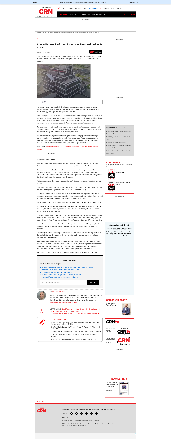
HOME (39, 33)
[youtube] (86, 413)
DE (47, 17)
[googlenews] (91, 413)
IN (40, 17)
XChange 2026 (73, 14)
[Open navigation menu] (59, 8)
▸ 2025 (51, 33)
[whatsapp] (96, 413)
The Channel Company (108, 409)
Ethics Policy (94, 409)
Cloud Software (81, 309)
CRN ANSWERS (93, 8)
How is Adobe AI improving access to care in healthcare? (62, 275)
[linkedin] (76, 413)
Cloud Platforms (67, 309)
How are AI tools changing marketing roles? (57, 272)
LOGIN (133, 14)
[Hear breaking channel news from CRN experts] (123, 341)
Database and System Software (87, 313)
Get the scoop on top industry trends (110, 331)
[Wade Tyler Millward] (41, 299)
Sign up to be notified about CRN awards (119, 164)
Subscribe (109, 390)
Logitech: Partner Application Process (117, 142)
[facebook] (71, 413)
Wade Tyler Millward (45, 51)
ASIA (37, 17)
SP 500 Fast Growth (84, 14)
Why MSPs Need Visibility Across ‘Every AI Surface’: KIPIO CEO (73, 339)
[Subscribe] (124, 394)
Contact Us (83, 409)
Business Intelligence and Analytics (62, 313)
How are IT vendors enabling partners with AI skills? (60, 277)
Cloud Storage (94, 309)
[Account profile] (128, 15)
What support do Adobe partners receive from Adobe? (61, 270)
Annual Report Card (97, 14)
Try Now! (132, 2)
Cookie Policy (88, 420)
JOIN (123, 14)
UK (51, 17)
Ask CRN (93, 282)
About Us (74, 409)
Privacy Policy (79, 420)
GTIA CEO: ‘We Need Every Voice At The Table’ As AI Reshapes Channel (73, 335)
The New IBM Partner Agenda (111, 304)
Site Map (96, 420)
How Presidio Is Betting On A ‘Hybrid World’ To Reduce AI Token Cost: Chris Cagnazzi (75, 328)
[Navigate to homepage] (46, 14)
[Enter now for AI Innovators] (112, 179)
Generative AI (76, 311)
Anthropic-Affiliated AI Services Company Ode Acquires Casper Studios (75, 331)
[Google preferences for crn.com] (96, 52)
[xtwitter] (81, 413)
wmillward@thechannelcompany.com (63, 302)
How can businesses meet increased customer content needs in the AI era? (68, 267)
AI (37, 39)
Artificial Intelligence (62, 311)
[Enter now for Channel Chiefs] (112, 191)
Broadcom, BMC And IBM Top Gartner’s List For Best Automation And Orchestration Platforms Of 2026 (75, 323)
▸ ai (47, 33)
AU (44, 17)
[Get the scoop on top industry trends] (123, 332)
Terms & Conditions (67, 420)
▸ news (43, 33)
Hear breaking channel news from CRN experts (110, 340)
